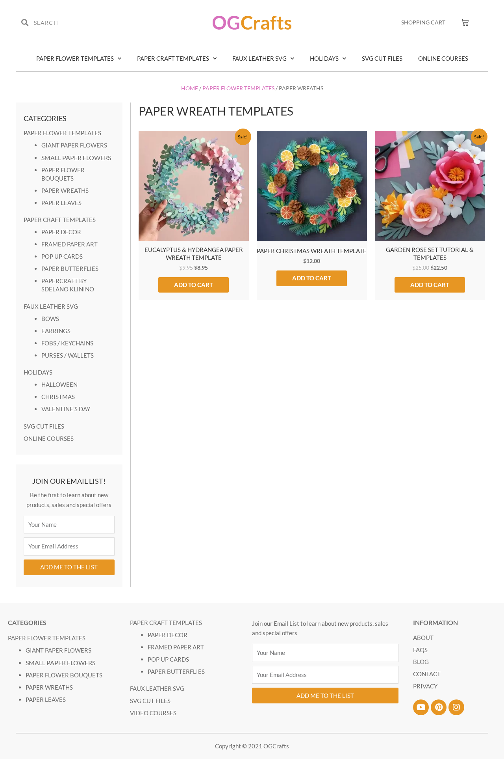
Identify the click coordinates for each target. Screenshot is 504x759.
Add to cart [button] (193, 284)
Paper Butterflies (69, 268)
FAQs (420, 649)
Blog (421, 661)
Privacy (425, 686)
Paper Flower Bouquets (64, 675)
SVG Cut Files (382, 58)
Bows (50, 318)
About (423, 637)
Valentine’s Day (65, 408)
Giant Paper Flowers (74, 145)
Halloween (59, 384)
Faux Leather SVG (259, 58)
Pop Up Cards (62, 256)
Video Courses (153, 712)
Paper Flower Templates (75, 58)
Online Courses (443, 58)
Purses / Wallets (67, 355)
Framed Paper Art (69, 244)
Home (189, 88)
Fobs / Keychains (67, 343)
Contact (427, 673)
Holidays (324, 58)
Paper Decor (61, 231)
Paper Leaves (61, 202)
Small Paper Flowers (76, 157)
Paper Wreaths (65, 190)
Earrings (55, 330)
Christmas (58, 396)
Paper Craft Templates (173, 58)
